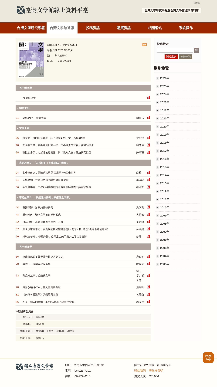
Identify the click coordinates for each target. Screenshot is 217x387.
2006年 (164, 239)
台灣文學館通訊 (62, 28)
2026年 (164, 78)
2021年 (164, 118)
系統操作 (186, 28)
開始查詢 (171, 56)
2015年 (164, 167)
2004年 (164, 256)
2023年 (164, 102)
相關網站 (155, 28)
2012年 (164, 191)
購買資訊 (124, 28)
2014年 (164, 175)
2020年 (164, 126)
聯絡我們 (140, 370)
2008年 (164, 223)
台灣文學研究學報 (31, 28)
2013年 (164, 183)
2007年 (164, 231)
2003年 (164, 264)
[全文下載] (148, 97)
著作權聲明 (156, 370)
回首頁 (197, 3)
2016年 (164, 159)
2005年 (164, 247)
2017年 (164, 150)
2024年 (164, 94)
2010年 (164, 207)
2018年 (164, 142)
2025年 (164, 86)
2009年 (164, 215)
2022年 (164, 110)
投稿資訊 (93, 28)
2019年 (164, 134)
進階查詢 (185, 56)
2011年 (164, 199)
